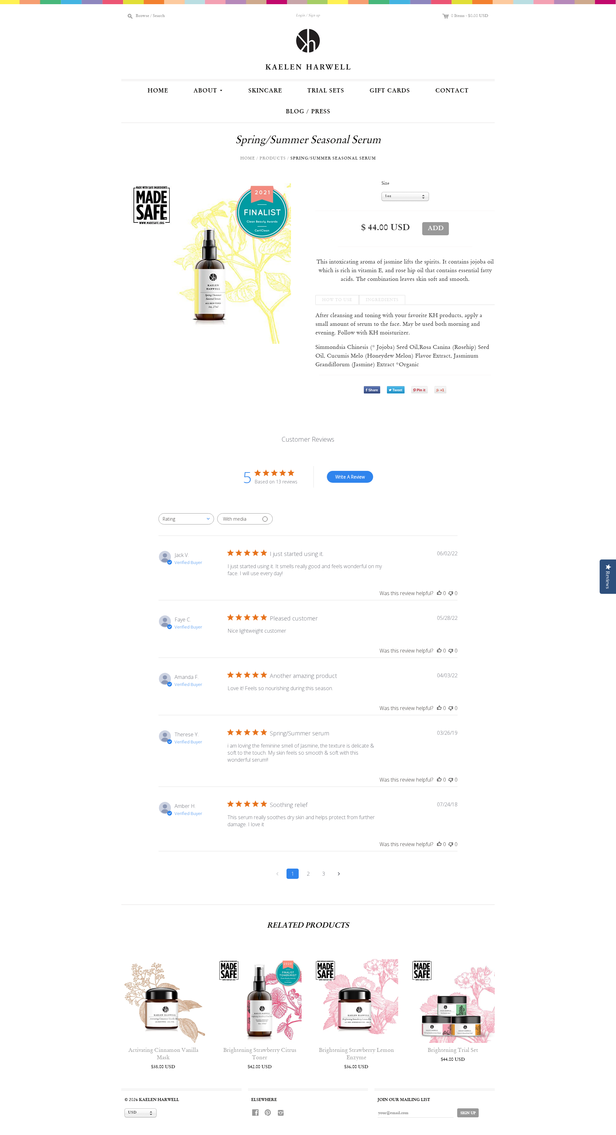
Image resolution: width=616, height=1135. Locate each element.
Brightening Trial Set (453, 1050)
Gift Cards (390, 91)
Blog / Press (308, 112)
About (208, 90)
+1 (442, 390)
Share (373, 390)
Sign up (314, 15)
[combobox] (186, 518)
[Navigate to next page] (339, 874)
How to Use (337, 300)
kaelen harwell (159, 1100)
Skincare (265, 91)
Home (158, 91)
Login (300, 15)
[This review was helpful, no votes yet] (439, 593)
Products (273, 158)
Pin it (421, 390)
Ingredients (382, 300)
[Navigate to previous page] (277, 874)
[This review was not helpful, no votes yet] (451, 593)
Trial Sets (325, 91)
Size (385, 183)
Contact (452, 91)
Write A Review (350, 477)
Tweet (397, 390)
